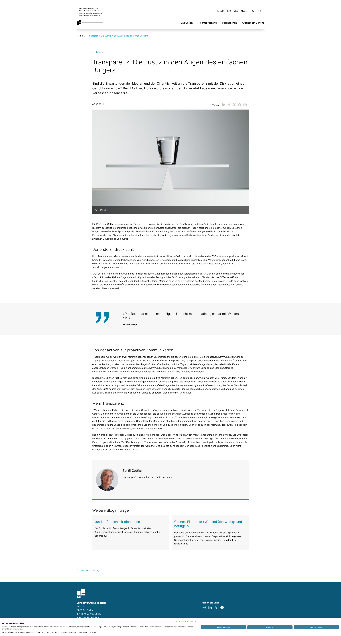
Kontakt (220, 11)
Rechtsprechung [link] (208, 22)
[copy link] (245, 104)
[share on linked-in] (223, 104)
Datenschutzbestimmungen (186, 621)
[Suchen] (261, 11)
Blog (236, 11)
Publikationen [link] (229, 22)
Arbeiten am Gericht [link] (253, 22)
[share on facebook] (239, 104)
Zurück (99, 52)
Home (80, 35)
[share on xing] (229, 104)
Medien (244, 11)
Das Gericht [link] (187, 22)
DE (252, 11)
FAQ (229, 11)
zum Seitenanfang (90, 570)
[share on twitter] (234, 104)
